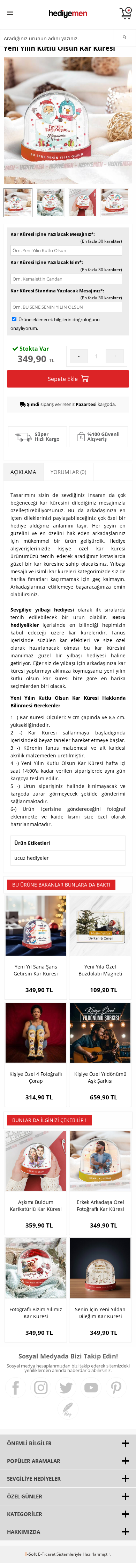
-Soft (31, 1554)
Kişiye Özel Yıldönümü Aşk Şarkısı (100, 1077)
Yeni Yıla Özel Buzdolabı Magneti (100, 970)
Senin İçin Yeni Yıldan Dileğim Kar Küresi (100, 1313)
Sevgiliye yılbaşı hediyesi (42, 609)
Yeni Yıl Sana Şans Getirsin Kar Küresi (36, 970)
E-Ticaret (46, 1554)
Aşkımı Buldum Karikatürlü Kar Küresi (36, 1205)
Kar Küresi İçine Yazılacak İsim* (46, 262)
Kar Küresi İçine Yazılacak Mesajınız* (51, 234)
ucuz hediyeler (31, 858)
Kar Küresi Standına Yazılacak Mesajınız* (56, 291)
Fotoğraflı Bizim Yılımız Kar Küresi (35, 1313)
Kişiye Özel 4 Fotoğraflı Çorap (35, 1077)
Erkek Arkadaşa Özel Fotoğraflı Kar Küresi (100, 1205)
